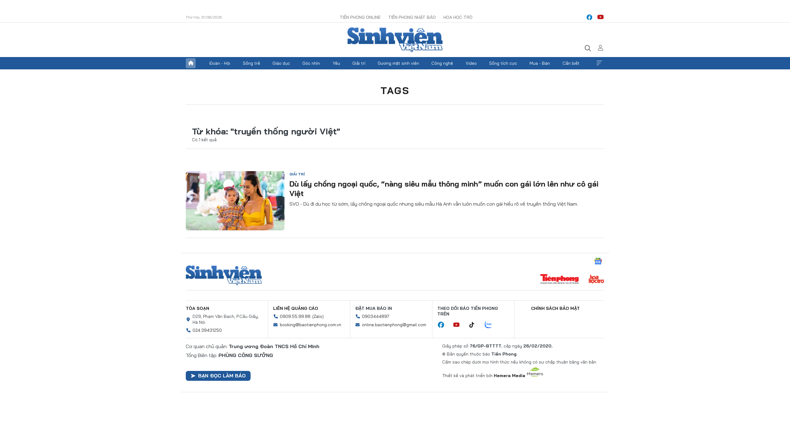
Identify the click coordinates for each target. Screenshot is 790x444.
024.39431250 (207, 330)
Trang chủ (191, 63)
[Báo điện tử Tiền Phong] (559, 279)
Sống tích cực (503, 63)
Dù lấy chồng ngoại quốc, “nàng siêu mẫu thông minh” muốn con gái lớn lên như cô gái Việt (443, 188)
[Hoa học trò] (596, 279)
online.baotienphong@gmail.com (394, 324)
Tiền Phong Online (360, 17)
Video (471, 63)
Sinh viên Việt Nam (224, 275)
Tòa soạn (197, 308)
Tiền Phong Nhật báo (412, 17)
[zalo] (492, 325)
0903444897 (375, 316)
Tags (395, 90)
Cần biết (571, 63)
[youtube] (600, 17)
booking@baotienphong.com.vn (310, 324)
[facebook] (589, 17)
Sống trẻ (251, 63)
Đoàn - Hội (219, 63)
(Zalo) (318, 316)
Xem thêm (599, 63)
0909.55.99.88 (295, 316)
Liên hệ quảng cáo (295, 308)
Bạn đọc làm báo (222, 375)
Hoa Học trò (457, 17)
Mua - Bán (540, 63)
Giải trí (358, 63)
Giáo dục (281, 63)
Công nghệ (442, 63)
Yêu (336, 63)
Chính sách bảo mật (555, 308)
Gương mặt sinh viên (398, 63)
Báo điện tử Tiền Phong (395, 39)
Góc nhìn (311, 63)
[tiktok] (475, 325)
